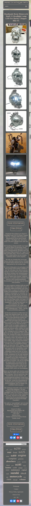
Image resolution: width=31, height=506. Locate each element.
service (24, 449)
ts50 (7, 449)
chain (9, 479)
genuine (21, 459)
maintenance (15, 470)
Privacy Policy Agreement (16, 492)
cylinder (11, 449)
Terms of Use (16, 494)
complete (13, 458)
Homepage (16, 486)
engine (22, 455)
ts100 (15, 468)
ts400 (13, 455)
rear (9, 452)
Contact (16, 489)
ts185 (18, 464)
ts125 (22, 452)
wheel (7, 470)
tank (7, 474)
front (15, 452)
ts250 (17, 448)
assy (25, 477)
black (8, 465)
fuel (7, 477)
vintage (24, 465)
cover (25, 468)
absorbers (11, 461)
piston (7, 456)
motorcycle (16, 476)
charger (15, 480)
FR (17, 497)
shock (23, 473)
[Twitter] (14, 437)
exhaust (22, 479)
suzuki (15, 473)
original (24, 470)
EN (15, 497)
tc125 (18, 462)
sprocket (24, 462)
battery (8, 468)
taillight (20, 468)
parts (12, 465)
